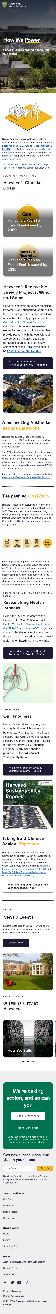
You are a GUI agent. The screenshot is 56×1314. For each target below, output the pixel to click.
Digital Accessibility (13, 1296)
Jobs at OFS (9, 1274)
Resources (8, 1205)
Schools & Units (11, 1268)
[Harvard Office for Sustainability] (14, 5)
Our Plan (7, 1199)
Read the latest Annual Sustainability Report (26, 769)
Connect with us (11, 1218)
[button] (23, 1061)
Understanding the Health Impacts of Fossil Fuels (27, 653)
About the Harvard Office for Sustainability (24, 1262)
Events (6, 1240)
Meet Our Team (28, 1128)
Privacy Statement (12, 1291)
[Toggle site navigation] (52, 5)
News (6, 1234)
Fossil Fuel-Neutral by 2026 (24, 350)
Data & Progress (29, 1117)
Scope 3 (9, 152)
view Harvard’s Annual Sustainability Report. (26, 477)
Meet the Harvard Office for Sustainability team (27, 886)
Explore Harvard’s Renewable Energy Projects (28, 363)
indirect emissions (11, 159)
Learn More (16, 943)
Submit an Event (11, 1246)
